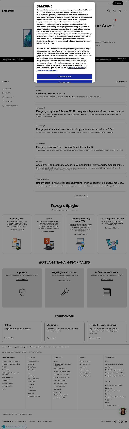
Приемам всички (64, 77)
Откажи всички (64, 82)
